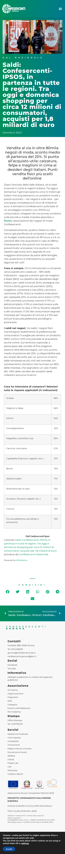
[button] (60, 8)
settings (25, 843)
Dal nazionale (23, 57)
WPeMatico (21, 560)
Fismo (8, 220)
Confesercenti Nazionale (33, 554)
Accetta (9, 849)
